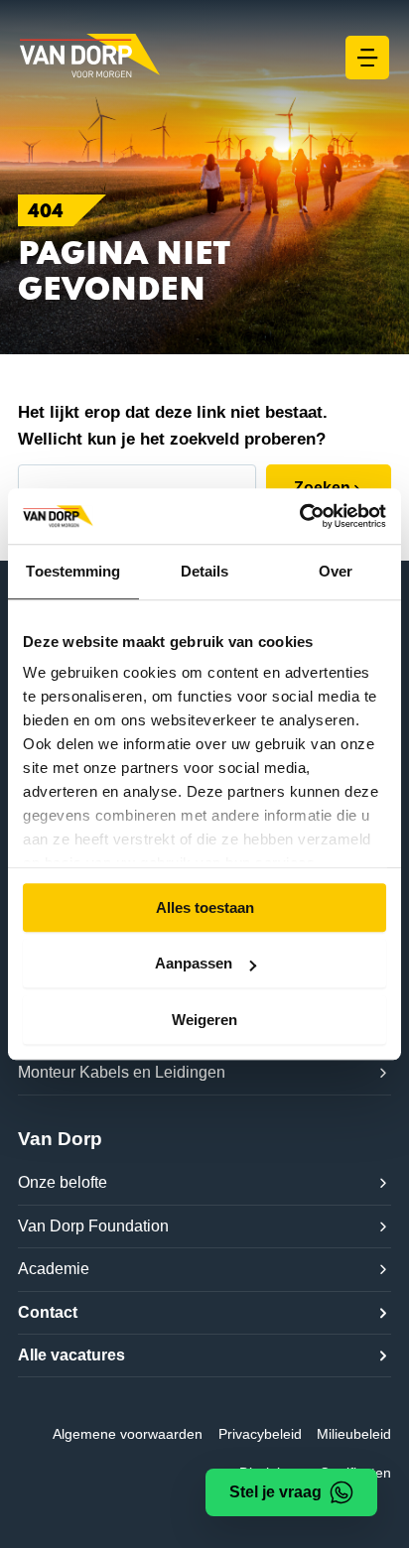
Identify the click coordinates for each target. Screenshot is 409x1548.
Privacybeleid (260, 1434)
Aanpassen (193, 963)
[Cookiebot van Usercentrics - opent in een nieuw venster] (299, 516)
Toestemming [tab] (73, 571)
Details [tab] (205, 571)
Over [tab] (335, 571)
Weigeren (204, 1019)
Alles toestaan (205, 907)
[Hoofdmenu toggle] (367, 57)
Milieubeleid (354, 1434)
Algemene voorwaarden (128, 1434)
